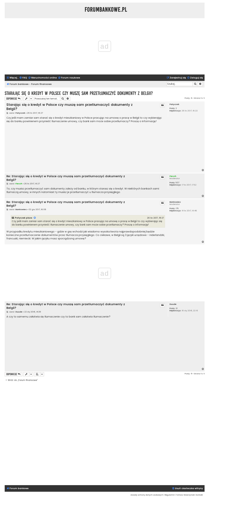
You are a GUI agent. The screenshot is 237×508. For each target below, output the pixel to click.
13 (176, 308)
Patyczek (174, 104)
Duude (173, 304)
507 (177, 183)
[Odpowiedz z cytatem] (162, 105)
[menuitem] (23, 78)
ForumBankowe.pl (106, 9)
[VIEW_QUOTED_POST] (34, 218)
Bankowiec (175, 202)
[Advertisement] (85, 146)
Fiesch (173, 176)
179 (177, 208)
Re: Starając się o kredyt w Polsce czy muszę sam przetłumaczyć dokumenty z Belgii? (65, 178)
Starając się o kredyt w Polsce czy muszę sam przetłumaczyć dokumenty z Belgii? (79, 93)
